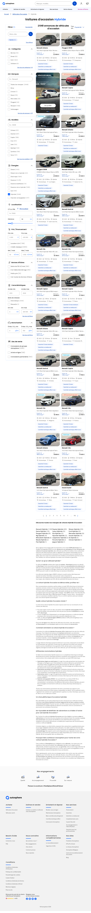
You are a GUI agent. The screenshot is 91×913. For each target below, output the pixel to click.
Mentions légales (11, 887)
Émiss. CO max (26, 327)
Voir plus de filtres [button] (27, 316)
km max (24, 308)
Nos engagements (31, 844)
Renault (15, 106)
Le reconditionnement (52, 843)
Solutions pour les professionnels (71, 830)
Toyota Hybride (59, 529)
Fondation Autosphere (72, 841)
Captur (15, 137)
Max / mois (25, 250)
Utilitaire (15, 63)
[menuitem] (19, 9)
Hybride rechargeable (20, 198)
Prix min (10, 233)
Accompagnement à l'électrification (71, 825)
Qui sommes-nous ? (31, 841)
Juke (14, 144)
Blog (67, 857)
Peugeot (15, 102)
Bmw (12, 88)
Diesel (15, 169)
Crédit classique (19, 247)
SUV (14, 60)
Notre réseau (68, 9)
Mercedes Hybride (76, 533)
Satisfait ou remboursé (72, 816)
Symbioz (15, 151)
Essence (16, 180)
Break (14, 56)
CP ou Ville (11, 209)
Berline (14, 53)
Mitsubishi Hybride (43, 538)
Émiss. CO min (13, 327)
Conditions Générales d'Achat (14, 884)
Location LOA (18, 243)
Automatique (17, 300)
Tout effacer (29, 42)
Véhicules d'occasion (19, 14)
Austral (15, 134)
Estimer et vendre (19, 9)
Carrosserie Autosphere (53, 822)
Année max (25, 289)
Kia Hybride (57, 533)
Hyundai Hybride (59, 536)
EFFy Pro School (70, 844)
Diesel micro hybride (19, 173)
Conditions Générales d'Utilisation (12, 868)
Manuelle (15, 304)
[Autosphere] (8, 3)
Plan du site (9, 890)
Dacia (14, 95)
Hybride (16, 194)
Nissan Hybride (76, 529)
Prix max (24, 233)
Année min (11, 289)
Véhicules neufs (10, 813)
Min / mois (11, 250)
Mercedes (15, 98)
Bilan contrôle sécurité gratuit (54, 816)
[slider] (12, 223)
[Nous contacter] (87, 3)
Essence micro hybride (20, 187)
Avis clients (29, 847)
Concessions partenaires (21, 357)
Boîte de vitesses (14, 298)
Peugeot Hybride (43, 533)
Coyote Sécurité (70, 822)
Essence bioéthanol (18, 183)
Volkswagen (14, 109)
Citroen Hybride (75, 540)
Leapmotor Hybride (60, 538)
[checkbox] (9, 53)
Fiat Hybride (41, 542)
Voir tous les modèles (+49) (25, 159)
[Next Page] (78, 515)
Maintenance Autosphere (53, 813)
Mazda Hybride (42, 540)
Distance (11, 219)
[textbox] (26, 219)
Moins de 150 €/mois (20, 266)
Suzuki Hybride (75, 536)
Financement (69, 810)
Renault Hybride (44, 529)
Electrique (16, 176)
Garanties (69, 813)
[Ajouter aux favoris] (57, 35)
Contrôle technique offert (53, 819)
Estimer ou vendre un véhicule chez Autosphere (34, 810)
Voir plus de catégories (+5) (25, 67)
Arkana (15, 130)
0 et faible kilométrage (20, 270)
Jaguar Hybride (58, 542)
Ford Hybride (75, 531)
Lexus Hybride (58, 531)
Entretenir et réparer (37, 9)
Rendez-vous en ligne (52, 810)
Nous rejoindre (30, 853)
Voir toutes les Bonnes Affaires (21, 277)
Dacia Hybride (42, 531)
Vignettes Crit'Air (51, 846)
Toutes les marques (19, 84)
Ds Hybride (73, 538)
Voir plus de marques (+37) (25, 113)
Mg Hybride (41, 536)
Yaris (14, 155)
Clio (14, 141)
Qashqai (15, 148)
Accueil (6, 14)
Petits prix (16, 273)
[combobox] (20, 213)
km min (10, 308)
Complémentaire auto (72, 819)
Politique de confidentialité (13, 872)
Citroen (14, 91)
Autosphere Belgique (72, 850)
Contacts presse (30, 850)
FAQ (7, 844)
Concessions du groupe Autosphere (19, 347)
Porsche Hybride (59, 540)
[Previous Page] (43, 515)
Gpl (14, 191)
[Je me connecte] (81, 3)
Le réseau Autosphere (72, 847)
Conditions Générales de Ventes (15, 881)
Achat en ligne (18, 352)
